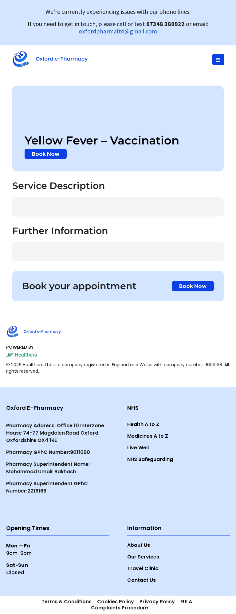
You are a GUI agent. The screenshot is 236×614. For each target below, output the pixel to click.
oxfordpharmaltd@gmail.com (118, 31)
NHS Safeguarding (150, 459)
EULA (186, 602)
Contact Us (141, 580)
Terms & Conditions (66, 602)
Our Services (143, 557)
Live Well (138, 447)
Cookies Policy (115, 602)
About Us (138, 545)
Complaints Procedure (119, 608)
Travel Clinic (142, 569)
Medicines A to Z (147, 435)
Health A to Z (143, 424)
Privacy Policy (157, 602)
